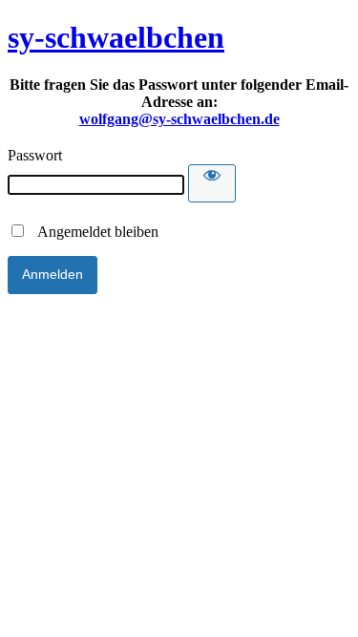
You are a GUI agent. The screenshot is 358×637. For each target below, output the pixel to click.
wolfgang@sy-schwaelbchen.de (179, 119)
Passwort (35, 155)
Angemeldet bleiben (92, 231)
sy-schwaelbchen (116, 37)
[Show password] (212, 183)
